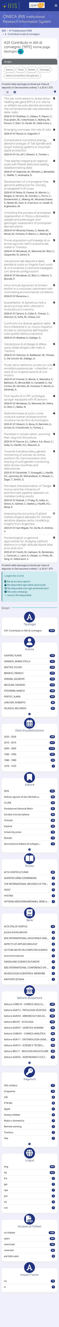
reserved (29, 1250)
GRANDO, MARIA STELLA (29, 661)
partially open (29, 1256)
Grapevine (29, 1091)
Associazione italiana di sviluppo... (29, 843)
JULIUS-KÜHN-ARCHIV (29, 932)
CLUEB (29, 802)
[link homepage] (10, 5)
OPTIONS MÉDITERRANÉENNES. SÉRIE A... (29, 901)
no (29, 1281)
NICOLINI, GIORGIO (29, 684)
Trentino (29, 1132)
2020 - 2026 (29, 736)
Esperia (29, 826)
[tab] (7, 92)
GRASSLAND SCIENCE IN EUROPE (29, 961)
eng (29, 1166)
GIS (29, 1097)
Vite (29, 1138)
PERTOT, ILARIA (29, 696)
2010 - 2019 (29, 742)
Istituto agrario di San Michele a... (29, 796)
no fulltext (29, 1232)
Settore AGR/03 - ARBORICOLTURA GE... (29, 1016)
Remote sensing (29, 1126)
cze (29, 1207)
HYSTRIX (29, 895)
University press (29, 832)
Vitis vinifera (29, 1085)
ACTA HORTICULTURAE (29, 872)
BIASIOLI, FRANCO (29, 673)
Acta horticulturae (29, 955)
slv (29, 1201)
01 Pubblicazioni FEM (20, 30)
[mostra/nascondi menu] (56, 5)
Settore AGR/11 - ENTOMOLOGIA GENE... (29, 1039)
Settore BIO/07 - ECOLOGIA (29, 1021)
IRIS (4, 30)
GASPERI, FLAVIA (29, 655)
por (29, 1196)
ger (29, 1184)
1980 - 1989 (29, 760)
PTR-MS (29, 1103)
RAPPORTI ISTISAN (29, 979)
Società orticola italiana (29, 814)
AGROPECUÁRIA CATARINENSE (29, 878)
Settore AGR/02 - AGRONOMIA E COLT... (29, 1057)
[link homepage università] (37, 5)
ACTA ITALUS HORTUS (29, 926)
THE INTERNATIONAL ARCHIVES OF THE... (29, 883)
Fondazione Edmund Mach (29, 808)
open (29, 1238)
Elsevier (29, 838)
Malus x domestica (29, 1120)
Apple (29, 1108)
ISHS (29, 791)
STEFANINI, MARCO (29, 690)
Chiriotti (29, 820)
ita (29, 1172)
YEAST (29, 889)
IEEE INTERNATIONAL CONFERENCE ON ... (29, 967)
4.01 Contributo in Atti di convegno (29, 630)
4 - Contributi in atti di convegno (22, 34)
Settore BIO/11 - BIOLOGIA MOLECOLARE (29, 1051)
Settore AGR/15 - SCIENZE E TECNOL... (29, 1045)
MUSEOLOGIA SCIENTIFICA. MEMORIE (29, 973)
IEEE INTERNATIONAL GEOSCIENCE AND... (29, 938)
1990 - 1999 (29, 754)
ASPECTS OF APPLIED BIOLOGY (29, 944)
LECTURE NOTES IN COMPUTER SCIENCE (29, 949)
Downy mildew (29, 1114)
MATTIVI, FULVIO (29, 667)
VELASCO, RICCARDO (29, 708)
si (29, 1286)
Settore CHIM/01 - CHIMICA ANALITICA (29, 1033)
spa (29, 1190)
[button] (29, 714)
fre (29, 1178)
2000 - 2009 (29, 748)
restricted (29, 1244)
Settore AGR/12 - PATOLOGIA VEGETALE (29, 1010)
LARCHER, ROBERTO (29, 702)
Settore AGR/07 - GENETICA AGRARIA (29, 1027)
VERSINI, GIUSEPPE (29, 679)
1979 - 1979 (29, 766)
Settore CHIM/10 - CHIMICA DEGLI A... (29, 1004)
